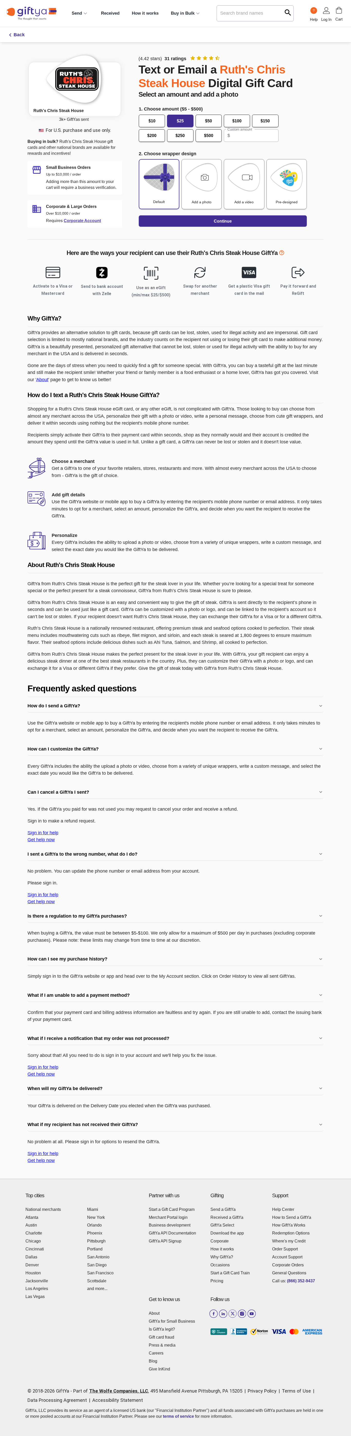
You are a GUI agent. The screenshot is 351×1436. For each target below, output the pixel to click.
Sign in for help (42, 832)
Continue (223, 221)
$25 (180, 121)
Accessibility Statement (117, 1400)
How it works (145, 13)
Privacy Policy (262, 1391)
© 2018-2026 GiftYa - (49, 1391)
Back (19, 34)
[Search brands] (288, 12)
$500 (208, 135)
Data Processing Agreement (57, 1400)
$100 (237, 121)
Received (110, 13)
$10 (152, 121)
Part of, (157, 1391)
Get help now (41, 839)
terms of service (178, 1416)
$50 (208, 121)
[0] (339, 10)
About (42, 379)
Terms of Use (296, 1391)
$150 (265, 121)
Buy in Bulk (183, 13)
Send (77, 13)
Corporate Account (82, 220)
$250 (180, 135)
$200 (151, 135)
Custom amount (239, 129)
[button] (175, 318)
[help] (281, 254)
